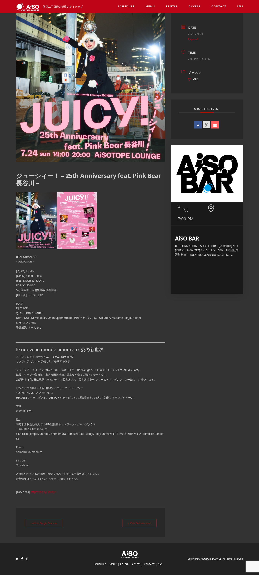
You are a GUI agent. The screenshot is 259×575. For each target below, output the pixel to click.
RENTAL (172, 6)
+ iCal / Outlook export (139, 523)
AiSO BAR (187, 238)
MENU (150, 6)
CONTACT (218, 6)
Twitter (17, 558)
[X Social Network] (206, 124)
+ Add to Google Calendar (43, 523)
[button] (222, 159)
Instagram (27, 558)
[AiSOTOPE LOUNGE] (129, 556)
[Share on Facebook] (198, 124)
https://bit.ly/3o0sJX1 (44, 492)
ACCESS (195, 6)
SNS (240, 6)
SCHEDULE (126, 6)
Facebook (22, 558)
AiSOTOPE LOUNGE (211, 559)
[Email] (215, 124)
